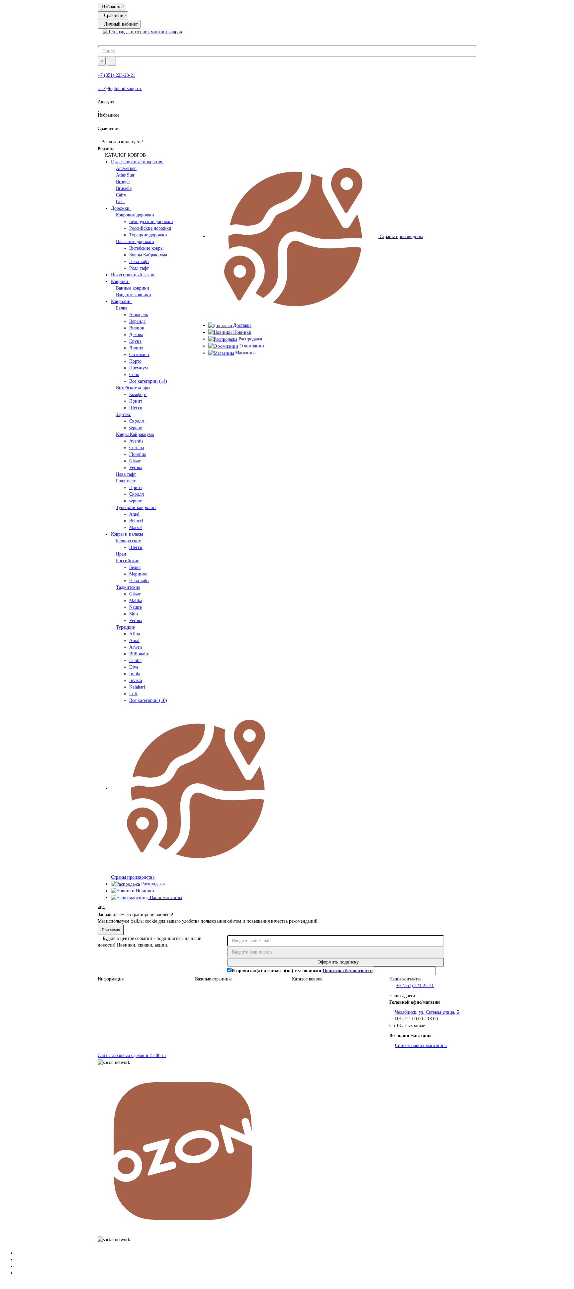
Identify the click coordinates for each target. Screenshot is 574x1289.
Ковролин (121, 301)
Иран (121, 554)
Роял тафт (139, 268)
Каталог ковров (307, 978)
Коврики (120, 281)
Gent (120, 201)
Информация (111, 978)
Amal (134, 514)
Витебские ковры (146, 248)
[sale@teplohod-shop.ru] (18, 1259)
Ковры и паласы (127, 534)
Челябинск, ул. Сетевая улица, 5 (427, 1012)
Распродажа (152, 883)
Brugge (123, 181)
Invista (135, 680)
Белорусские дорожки (151, 221)
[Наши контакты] (287, 1246)
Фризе (135, 427)
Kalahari (137, 687)
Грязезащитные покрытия (137, 161)
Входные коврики (133, 294)
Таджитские (128, 587)
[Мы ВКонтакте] (18, 1266)
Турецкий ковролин (136, 507)
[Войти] (287, 95)
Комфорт (138, 394)
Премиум (138, 367)
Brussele (124, 188)
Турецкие (125, 627)
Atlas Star (125, 175)
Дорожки (121, 208)
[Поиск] (111, 61)
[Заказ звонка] (18, 1272)
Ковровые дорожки (135, 214)
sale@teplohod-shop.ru (120, 88)
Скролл (136, 421)
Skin (133, 613)
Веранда (137, 321)
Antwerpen (126, 168)
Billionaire (139, 653)
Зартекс (123, 414)
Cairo (121, 195)
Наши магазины (165, 897)
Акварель (138, 314)
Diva (133, 667)
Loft (133, 693)
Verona (135, 467)
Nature (135, 607)
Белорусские (128, 540)
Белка (121, 308)
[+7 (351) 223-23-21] (18, 1252)
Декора (136, 334)
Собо (134, 374)
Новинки (144, 890)
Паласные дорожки (135, 241)
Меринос (138, 574)
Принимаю (111, 930)
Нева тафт (139, 261)
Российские (127, 560)
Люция (136, 347)
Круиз (135, 341)
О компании (251, 345)
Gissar (135, 460)
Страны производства (400, 236)
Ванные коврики (132, 288)
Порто (135, 361)
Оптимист (139, 354)
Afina (134, 633)
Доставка (241, 325)
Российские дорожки (150, 228)
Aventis (136, 441)
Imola (134, 673)
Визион (136, 327)
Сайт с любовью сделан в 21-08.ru (132, 1055)
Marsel (135, 527)
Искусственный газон (132, 274)
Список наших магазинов (421, 1045)
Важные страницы (213, 978)
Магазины (244, 352)
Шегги (136, 407)
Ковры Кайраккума (148, 254)
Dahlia (135, 660)
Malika (135, 600)
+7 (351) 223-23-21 (116, 75)
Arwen (135, 647)
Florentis (137, 454)
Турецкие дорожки (148, 234)
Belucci (136, 520)
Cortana (136, 447)
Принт (135, 401)
